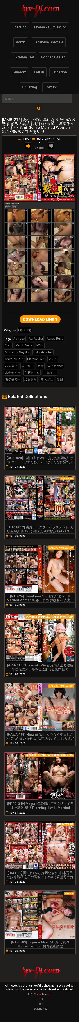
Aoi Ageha (36, 338)
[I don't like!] (51, 145)
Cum (8, 345)
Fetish (39, 72)
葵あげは (47, 379)
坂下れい (27, 366)
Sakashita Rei (43, 352)
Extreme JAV (24, 57)
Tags (40, 1003)
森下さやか (55, 366)
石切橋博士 (12, 379)
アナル (52, 359)
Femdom (19, 72)
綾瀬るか (30, 379)
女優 (41, 366)
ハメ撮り (11, 366)
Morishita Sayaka (17, 352)
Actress (19, 338)
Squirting (29, 87)
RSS (40, 999)
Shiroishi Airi (35, 359)
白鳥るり (50, 372)
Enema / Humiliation (50, 27)
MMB (40, 345)
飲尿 (60, 379)
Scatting (19, 27)
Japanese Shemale (48, 42)
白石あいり (32, 372)
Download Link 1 (40, 319)
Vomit (21, 42)
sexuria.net (40, 1008)
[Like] (28, 145)
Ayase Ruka (55, 338)
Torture (51, 87)
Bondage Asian (53, 57)
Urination (59, 72)
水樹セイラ (12, 372)
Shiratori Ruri (14, 359)
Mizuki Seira (24, 345)
